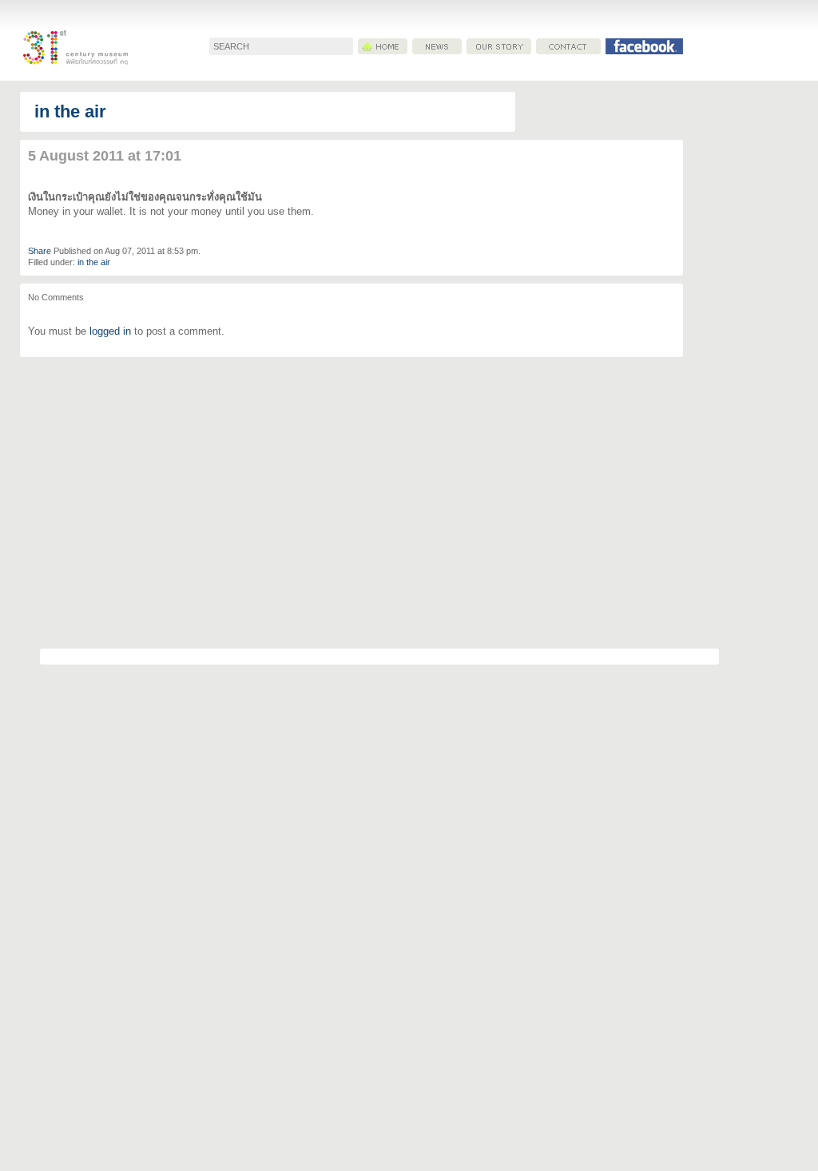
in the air (70, 111)
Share (39, 251)
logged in (110, 331)
